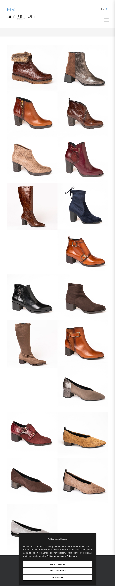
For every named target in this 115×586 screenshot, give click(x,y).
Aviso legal (72, 556)
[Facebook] (9, 9)
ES (106, 9)
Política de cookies (56, 556)
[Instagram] (13, 9)
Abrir (106, 20)
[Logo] (21, 17)
